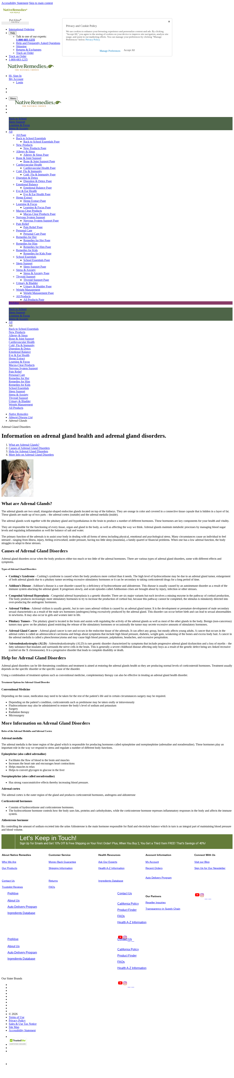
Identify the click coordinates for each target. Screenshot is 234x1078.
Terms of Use (16, 1017)
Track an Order (25, 52)
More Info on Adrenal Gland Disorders (31, 454)
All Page (21, 135)
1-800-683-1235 (25, 39)
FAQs (52, 886)
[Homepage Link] (30, 69)
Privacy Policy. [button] (92, 39)
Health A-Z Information (111, 868)
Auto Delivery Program (159, 877)
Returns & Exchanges (28, 49)
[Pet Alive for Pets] (15, 23)
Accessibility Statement (14, 3)
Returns (53, 880)
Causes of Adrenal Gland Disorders (29, 448)
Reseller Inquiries (156, 902)
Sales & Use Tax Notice (23, 1023)
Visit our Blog (202, 861)
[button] (129, 50)
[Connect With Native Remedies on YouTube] (196, 897)
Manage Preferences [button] (110, 51)
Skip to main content (41, 3)
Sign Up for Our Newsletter (209, 868)
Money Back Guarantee (62, 861)
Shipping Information (61, 868)
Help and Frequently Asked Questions (38, 43)
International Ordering (21, 29)
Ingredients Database (110, 880)
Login (19, 82)
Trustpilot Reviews (12, 886)
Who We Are (9, 861)
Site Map (14, 1027)
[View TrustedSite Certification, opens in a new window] (18, 1044)
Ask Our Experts (107, 861)
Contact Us (8, 880)
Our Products (9, 868)
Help (12, 33)
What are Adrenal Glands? (24, 444)
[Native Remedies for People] (15, 13)
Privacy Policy (17, 1020)
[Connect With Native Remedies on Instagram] (201, 897)
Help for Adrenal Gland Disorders (28, 451)
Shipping (21, 46)
